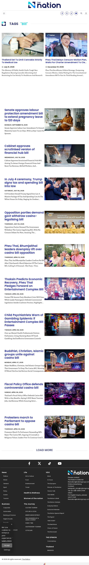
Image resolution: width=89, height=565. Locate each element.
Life (25, 472)
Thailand (50, 547)
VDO (48, 472)
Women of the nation (33, 498)
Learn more (7, 541)
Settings (7, 550)
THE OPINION (51, 537)
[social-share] (62, 13)
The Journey (29, 504)
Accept (7, 545)
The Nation (26, 559)
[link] (23, 56)
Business (6, 504)
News (4, 472)
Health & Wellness (32, 493)
